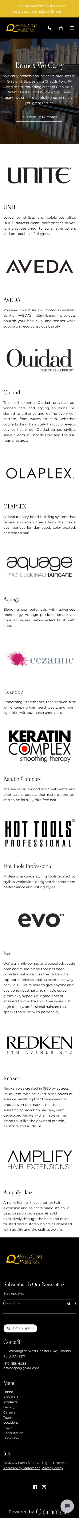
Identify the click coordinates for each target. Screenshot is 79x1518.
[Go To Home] (22, 28)
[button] (64, 28)
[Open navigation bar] (72, 28)
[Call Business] (53, 28)
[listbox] (20, 1328)
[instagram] (44, 1487)
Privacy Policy (52, 1468)
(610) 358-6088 (14, 1364)
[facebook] (35, 1487)
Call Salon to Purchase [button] (39, 117)
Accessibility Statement (21, 1468)
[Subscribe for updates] (68, 1303)
